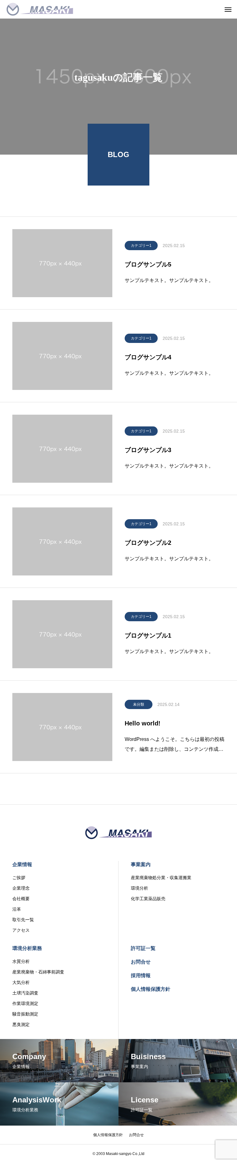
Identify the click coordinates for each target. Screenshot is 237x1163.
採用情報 (141, 975)
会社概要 (21, 898)
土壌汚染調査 (25, 992)
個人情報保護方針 (150, 989)
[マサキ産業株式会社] (40, 9)
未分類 (138, 704)
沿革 (16, 909)
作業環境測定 (25, 1003)
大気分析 (21, 982)
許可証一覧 (143, 948)
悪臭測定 (21, 1024)
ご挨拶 (18, 877)
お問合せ (141, 961)
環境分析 (139, 888)
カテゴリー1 (141, 245)
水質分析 (21, 961)
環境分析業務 (27, 948)
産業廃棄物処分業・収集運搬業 (161, 877)
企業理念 (21, 888)
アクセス (21, 930)
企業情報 (22, 864)
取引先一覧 (23, 919)
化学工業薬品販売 (148, 898)
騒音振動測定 (25, 1013)
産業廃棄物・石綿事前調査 (38, 971)
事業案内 (141, 864)
